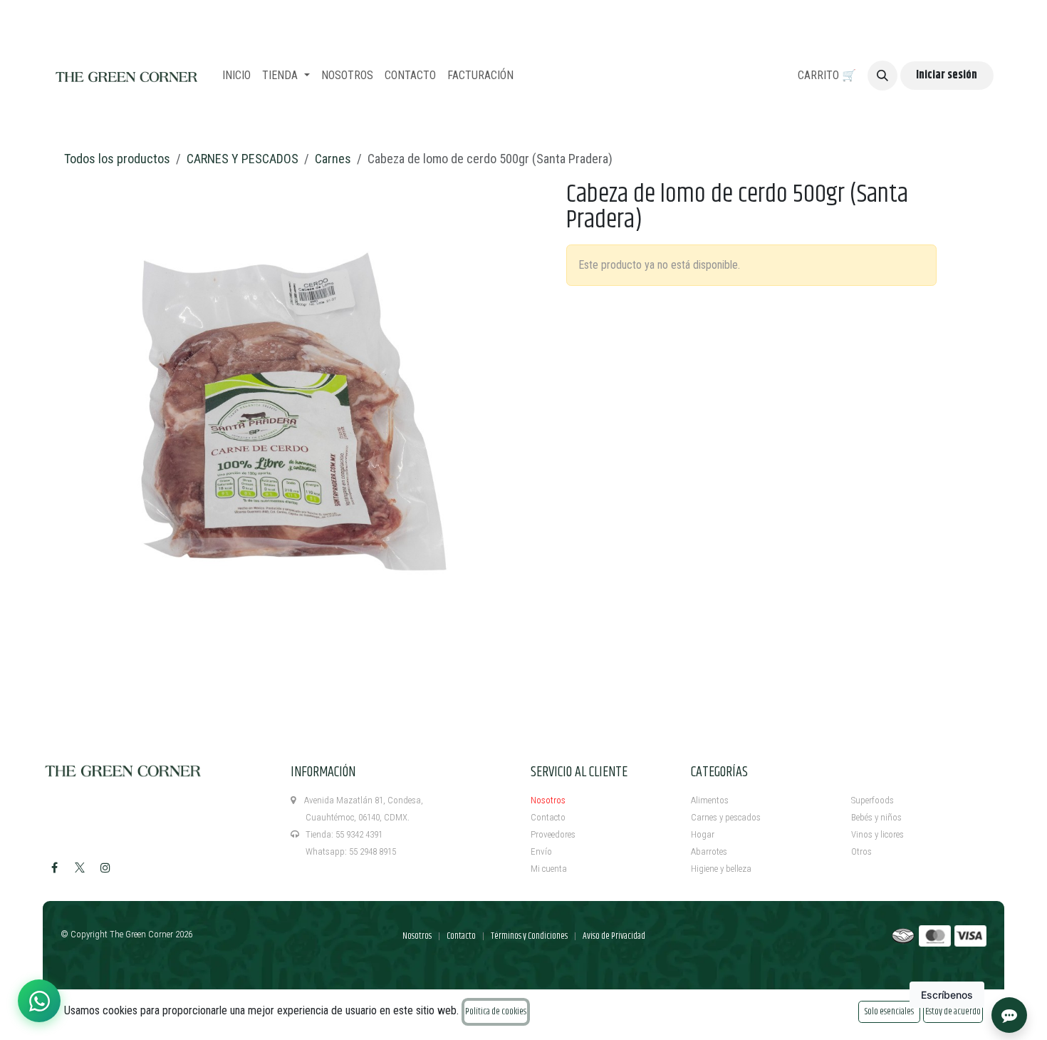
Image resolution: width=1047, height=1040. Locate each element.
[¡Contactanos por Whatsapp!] (39, 1000)
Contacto (548, 817)
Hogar (702, 834)
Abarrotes (709, 851)
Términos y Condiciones (529, 936)
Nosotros (548, 800)
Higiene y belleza (721, 868)
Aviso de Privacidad (614, 936)
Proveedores (553, 834)
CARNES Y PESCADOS (242, 158)
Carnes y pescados (726, 817)
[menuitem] (236, 75)
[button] (882, 76)
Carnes (333, 158)
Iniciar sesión (946, 75)
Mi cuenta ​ (550, 868)
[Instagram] (105, 867)
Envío (541, 851)
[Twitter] (79, 867)
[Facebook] (54, 867)
